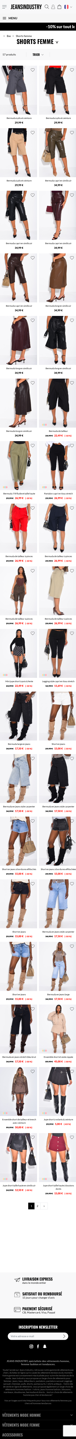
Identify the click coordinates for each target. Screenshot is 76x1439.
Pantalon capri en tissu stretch (58, 493)
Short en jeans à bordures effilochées (58, 869)
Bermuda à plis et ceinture (19, 118)
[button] (47, 7)
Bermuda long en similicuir (58, 305)
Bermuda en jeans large (58, 994)
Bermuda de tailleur (58, 431)
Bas (9, 35)
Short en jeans (58, 744)
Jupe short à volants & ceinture (58, 1119)
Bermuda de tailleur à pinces (19, 556)
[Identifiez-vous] (53, 7)
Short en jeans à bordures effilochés (19, 869)
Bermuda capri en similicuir (58, 180)
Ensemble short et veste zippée (58, 1057)
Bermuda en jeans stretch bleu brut (19, 1057)
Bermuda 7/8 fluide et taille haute (19, 493)
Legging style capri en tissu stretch (58, 681)
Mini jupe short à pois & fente (19, 681)
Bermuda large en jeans (19, 744)
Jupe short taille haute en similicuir (19, 1185)
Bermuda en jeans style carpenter (19, 806)
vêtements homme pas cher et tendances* (47, 1393)
